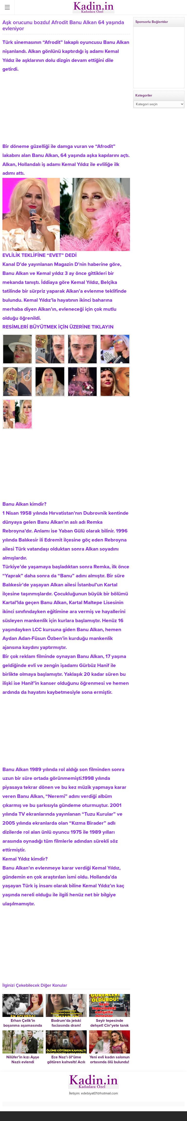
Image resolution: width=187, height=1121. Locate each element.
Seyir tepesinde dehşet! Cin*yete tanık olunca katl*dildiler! (109, 1025)
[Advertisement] (66, 108)
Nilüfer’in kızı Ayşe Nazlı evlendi (22, 1059)
